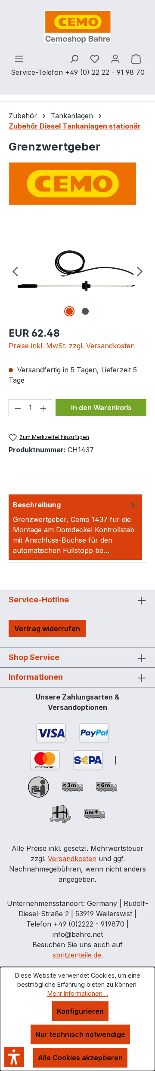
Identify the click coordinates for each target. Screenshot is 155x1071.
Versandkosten (72, 858)
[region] (77, 270)
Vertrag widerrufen (47, 628)
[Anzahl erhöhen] (43, 407)
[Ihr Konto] (115, 58)
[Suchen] (74, 58)
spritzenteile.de (77, 955)
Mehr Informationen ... (77, 993)
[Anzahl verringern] (18, 407)
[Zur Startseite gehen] (77, 26)
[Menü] (19, 58)
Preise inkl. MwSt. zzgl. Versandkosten (72, 345)
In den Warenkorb (101, 407)
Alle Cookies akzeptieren (80, 1057)
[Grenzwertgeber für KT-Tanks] (77, 270)
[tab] (75, 527)
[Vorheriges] (15, 271)
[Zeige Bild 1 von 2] (69, 311)
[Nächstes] (139, 271)
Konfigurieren (80, 1011)
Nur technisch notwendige (80, 1034)
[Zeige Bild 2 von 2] (85, 311)
